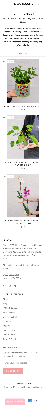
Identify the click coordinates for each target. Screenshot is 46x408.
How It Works (9, 312)
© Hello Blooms (23, 383)
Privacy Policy (9, 334)
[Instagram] (10, 285)
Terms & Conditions (11, 339)
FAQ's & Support (10, 308)
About (5, 299)
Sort (22, 53)
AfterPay (7, 325)
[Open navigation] (3, 4)
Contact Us (8, 321)
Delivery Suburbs (11, 317)
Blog (5, 303)
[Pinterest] (15, 285)
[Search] (39, 4)
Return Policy (9, 330)
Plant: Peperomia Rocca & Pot (23, 106)
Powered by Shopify (33, 387)
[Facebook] (4, 285)
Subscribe (13, 371)
